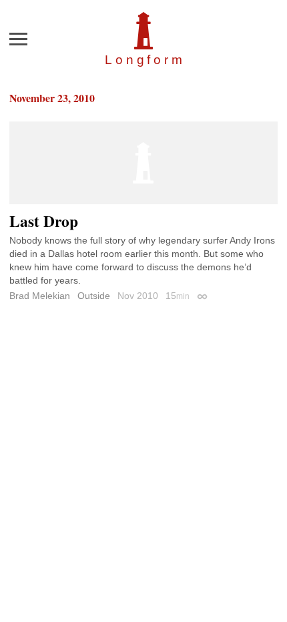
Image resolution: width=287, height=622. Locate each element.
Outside (93, 295)
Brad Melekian (39, 295)
